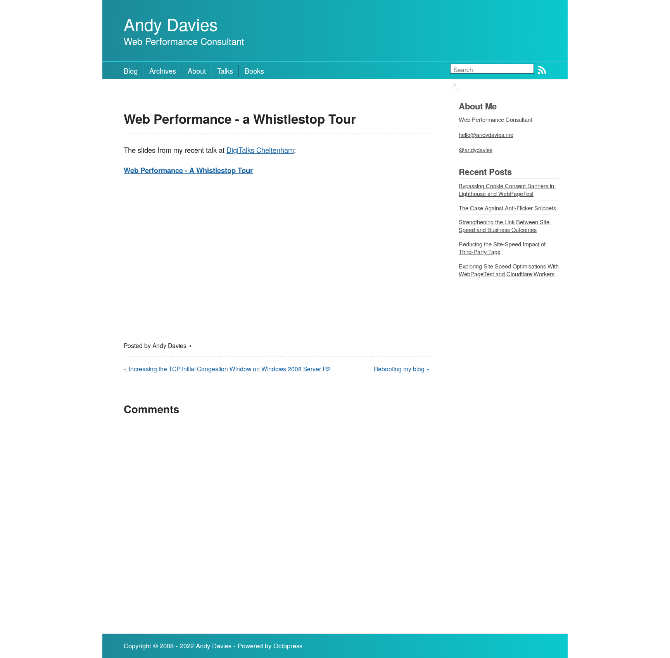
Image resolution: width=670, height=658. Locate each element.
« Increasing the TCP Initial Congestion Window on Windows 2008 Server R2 (227, 368)
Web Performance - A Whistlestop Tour (188, 170)
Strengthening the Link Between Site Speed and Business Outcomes (505, 226)
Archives (162, 71)
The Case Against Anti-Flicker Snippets (507, 208)
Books (254, 71)
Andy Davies (171, 24)
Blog (131, 71)
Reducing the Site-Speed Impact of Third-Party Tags (503, 248)
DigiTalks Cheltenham (260, 150)
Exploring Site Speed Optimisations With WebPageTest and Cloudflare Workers (509, 270)
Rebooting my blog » (402, 368)
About (197, 71)
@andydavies (475, 149)
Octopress (287, 645)
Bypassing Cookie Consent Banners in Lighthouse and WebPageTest (507, 190)
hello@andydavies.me (486, 134)
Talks (225, 71)
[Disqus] (277, 523)
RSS (542, 70)
